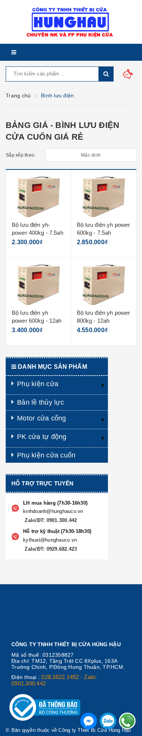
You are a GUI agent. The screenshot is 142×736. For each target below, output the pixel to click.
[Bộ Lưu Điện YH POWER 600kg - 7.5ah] (104, 196)
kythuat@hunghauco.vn (50, 540)
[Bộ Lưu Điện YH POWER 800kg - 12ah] (104, 284)
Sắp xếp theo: (20, 155)
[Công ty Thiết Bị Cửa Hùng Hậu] (71, 22)
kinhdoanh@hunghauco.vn (53, 511)
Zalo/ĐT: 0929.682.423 (50, 549)
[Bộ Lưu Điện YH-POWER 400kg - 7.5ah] (38, 196)
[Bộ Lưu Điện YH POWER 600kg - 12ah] (38, 284)
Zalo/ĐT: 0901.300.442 (50, 520)
